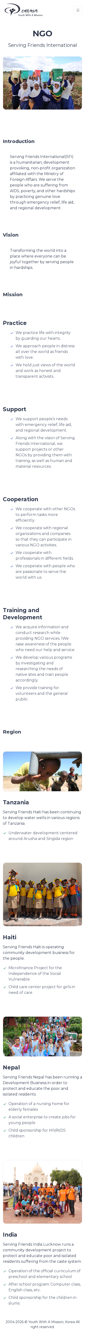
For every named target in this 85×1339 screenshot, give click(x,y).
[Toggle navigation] (78, 10)
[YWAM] (23, 10)
